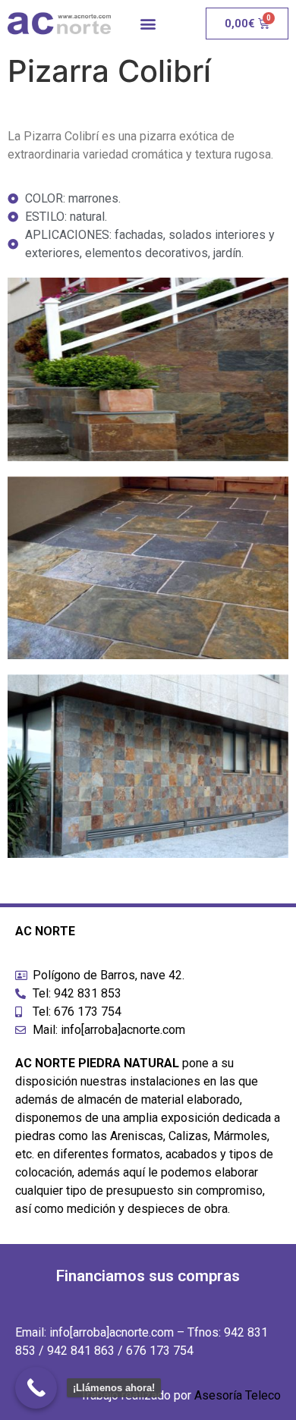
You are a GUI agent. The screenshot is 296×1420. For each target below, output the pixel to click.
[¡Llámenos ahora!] (36, 1388)
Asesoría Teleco (237, 1395)
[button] (148, 23)
